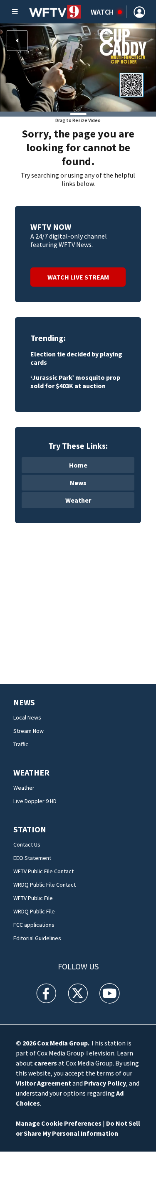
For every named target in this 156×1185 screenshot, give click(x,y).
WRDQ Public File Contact (44, 884)
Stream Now (28, 731)
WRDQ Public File (34, 911)
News (78, 482)
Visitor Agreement (43, 1083)
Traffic (20, 744)
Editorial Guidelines (37, 938)
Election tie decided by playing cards (76, 358)
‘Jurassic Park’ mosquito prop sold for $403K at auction (75, 381)
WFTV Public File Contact (43, 871)
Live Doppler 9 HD (35, 801)
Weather (78, 500)
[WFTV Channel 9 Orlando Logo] (55, 12)
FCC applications (33, 924)
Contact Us (26, 844)
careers (45, 1063)
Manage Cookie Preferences (59, 1123)
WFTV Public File (33, 898)
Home (78, 465)
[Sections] (15, 11)
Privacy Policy (105, 1083)
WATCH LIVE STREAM (78, 277)
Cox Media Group (62, 1043)
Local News (27, 717)
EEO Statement (32, 858)
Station (29, 829)
